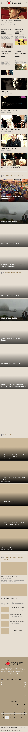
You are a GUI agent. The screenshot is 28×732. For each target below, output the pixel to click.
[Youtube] (17, 673)
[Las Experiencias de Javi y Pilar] (14, 2)
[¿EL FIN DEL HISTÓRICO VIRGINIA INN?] (21, 67)
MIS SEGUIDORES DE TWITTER (11, 576)
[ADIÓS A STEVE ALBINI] (14, 140)
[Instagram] (10, 673)
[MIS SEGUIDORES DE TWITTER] (14, 568)
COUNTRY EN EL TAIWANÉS (10, 167)
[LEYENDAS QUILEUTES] (14, 213)
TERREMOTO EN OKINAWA (16, 614)
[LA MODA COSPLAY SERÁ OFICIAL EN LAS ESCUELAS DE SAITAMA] (5, 631)
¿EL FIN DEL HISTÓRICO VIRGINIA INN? (20, 53)
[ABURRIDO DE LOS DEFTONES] (14, 121)
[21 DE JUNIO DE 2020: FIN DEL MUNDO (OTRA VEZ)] (14, 449)
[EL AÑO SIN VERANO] (14, 495)
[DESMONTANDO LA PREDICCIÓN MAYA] (14, 472)
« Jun (2, 722)
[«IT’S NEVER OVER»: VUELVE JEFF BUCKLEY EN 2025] (7, 72)
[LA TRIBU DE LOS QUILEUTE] (14, 235)
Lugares (17, 56)
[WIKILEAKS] (14, 540)
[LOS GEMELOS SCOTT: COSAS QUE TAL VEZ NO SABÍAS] (14, 258)
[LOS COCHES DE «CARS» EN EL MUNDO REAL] (14, 190)
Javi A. (7, 33)
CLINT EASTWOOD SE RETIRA (11, 21)
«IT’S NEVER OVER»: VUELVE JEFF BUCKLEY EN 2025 (6, 53)
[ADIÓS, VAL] (14, 84)
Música (17, 33)
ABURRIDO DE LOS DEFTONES (11, 129)
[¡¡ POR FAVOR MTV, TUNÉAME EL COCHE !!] (14, 332)
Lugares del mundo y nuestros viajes (13, 559)
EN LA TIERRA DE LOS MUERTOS (17, 621)
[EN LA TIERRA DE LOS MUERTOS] (5, 624)
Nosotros (3, 33)
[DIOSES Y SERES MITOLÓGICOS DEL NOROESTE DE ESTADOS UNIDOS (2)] (14, 378)
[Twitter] (14, 673)
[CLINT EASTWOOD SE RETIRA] (14, 13)
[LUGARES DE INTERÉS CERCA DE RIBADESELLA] (5, 609)
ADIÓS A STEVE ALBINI (8, 148)
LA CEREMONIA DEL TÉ (9, 598)
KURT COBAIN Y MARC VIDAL (10, 111)
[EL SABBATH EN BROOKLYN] (14, 355)
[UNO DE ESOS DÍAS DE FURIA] (7, 45)
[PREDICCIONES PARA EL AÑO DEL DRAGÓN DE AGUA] (14, 517)
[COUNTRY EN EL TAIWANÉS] (14, 159)
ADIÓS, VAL (5, 92)
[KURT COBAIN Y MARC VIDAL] (14, 102)
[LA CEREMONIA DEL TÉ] (14, 590)
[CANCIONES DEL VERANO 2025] (21, 42)
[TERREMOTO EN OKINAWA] (5, 616)
